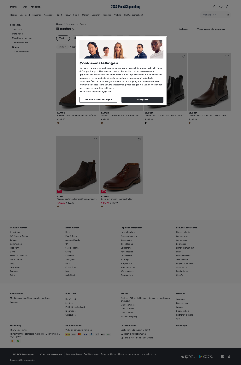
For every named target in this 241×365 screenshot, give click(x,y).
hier (101, 88)
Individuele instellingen (98, 100)
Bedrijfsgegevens (104, 92)
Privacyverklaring (88, 92)
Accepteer (142, 100)
